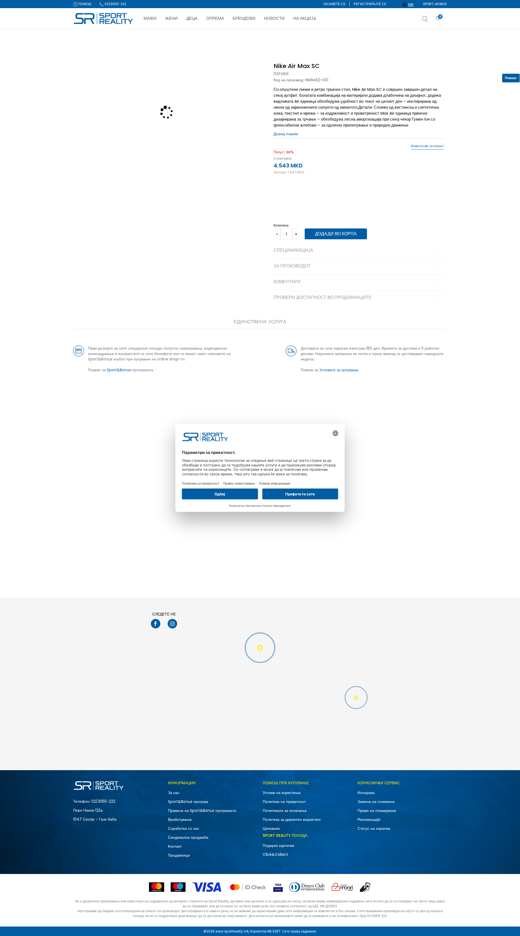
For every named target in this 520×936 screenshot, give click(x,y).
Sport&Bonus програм (188, 801)
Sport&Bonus (119, 370)
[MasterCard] (156, 887)
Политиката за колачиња (285, 810)
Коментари (287, 282)
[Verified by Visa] (278, 887)
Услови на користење (282, 792)
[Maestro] (178, 887)
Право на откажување (377, 810)
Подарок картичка (278, 845)
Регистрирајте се (370, 4)
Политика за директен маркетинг (292, 819)
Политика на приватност (284, 801)
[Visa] (207, 887)
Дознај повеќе (285, 34)
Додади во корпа (336, 234)
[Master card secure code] (248, 887)
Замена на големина (376, 801)
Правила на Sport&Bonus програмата (202, 810)
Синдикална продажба (188, 837)
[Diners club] (307, 887)
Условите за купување (338, 370)
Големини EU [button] (283, 193)
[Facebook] (155, 623)
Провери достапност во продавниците (323, 298)
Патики (281, 73)
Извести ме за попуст (427, 146)
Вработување (180, 819)
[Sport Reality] (103, 18)
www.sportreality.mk (232, 931)
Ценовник (271, 828)
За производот (292, 266)
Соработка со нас (183, 828)
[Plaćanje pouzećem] (365, 887)
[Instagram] (172, 623)
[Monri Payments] (342, 887)
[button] (430, 20)
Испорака (366, 792)
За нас (174, 792)
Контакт (174, 846)
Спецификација (293, 250)
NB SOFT (274, 931)
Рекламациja (369, 819)
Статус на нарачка (374, 828)
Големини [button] (304, 193)
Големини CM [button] (326, 193)
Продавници (179, 855)
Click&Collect (275, 854)
